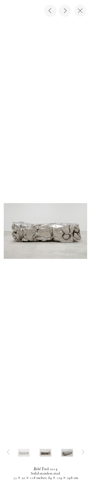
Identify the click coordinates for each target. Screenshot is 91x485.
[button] (24, 452)
